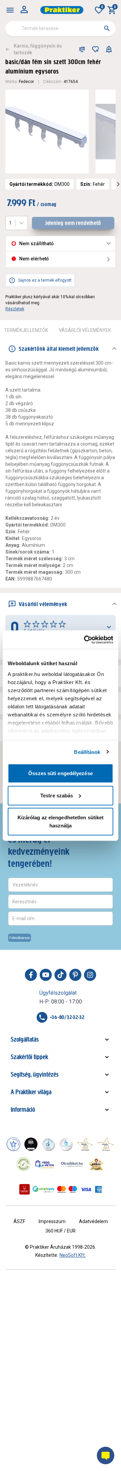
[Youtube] (46, 975)
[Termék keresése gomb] (107, 28)
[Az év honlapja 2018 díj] (48, 1144)
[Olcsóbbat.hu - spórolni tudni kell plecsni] (72, 1164)
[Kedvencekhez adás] (95, 49)
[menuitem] (10, 10)
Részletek (14, 309)
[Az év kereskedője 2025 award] (96, 1164)
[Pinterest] (75, 975)
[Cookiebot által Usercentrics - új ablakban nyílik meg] (85, 639)
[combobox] (60, 28)
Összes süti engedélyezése (60, 773)
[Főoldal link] (61, 10)
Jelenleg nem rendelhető (73, 223)
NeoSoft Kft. (72, 1255)
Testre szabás (56, 795)
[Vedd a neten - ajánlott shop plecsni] (44, 1164)
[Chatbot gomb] (105, 1455)
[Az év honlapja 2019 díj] (66, 1144)
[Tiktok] (60, 975)
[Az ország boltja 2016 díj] (85, 1144)
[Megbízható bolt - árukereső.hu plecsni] (23, 1164)
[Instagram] (90, 975)
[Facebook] (31, 975)
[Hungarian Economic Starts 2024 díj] (13, 1144)
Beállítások (87, 752)
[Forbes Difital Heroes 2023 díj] (31, 1144)
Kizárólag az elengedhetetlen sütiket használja (60, 821)
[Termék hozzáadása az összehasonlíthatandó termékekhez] (82, 49)
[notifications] (109, 49)
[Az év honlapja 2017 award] (105, 1144)
